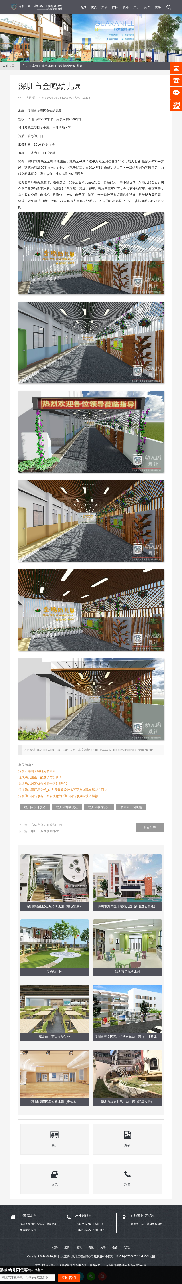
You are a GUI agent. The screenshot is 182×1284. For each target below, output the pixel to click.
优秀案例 (48, 66)
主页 (25, 66)
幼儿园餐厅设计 (99, 807)
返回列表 (149, 827)
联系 (158, 7)
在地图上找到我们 (143, 1215)
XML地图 (149, 1256)
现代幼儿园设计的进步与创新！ (40, 777)
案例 (104, 7)
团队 (115, 7)
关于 (136, 7)
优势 (94, 7)
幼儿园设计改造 (35, 807)
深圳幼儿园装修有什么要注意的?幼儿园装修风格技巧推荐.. (59, 796)
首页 (83, 7)
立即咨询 (69, 1278)
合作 (147, 7)
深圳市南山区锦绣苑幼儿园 (37, 771)
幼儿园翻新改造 (67, 807)
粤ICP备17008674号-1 (129, 1256)
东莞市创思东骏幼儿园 (46, 825)
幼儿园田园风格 (131, 807)
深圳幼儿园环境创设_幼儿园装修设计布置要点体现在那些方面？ (62, 790)
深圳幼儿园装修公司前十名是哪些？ (43, 783)
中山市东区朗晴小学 (45, 831)
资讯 (126, 7)
